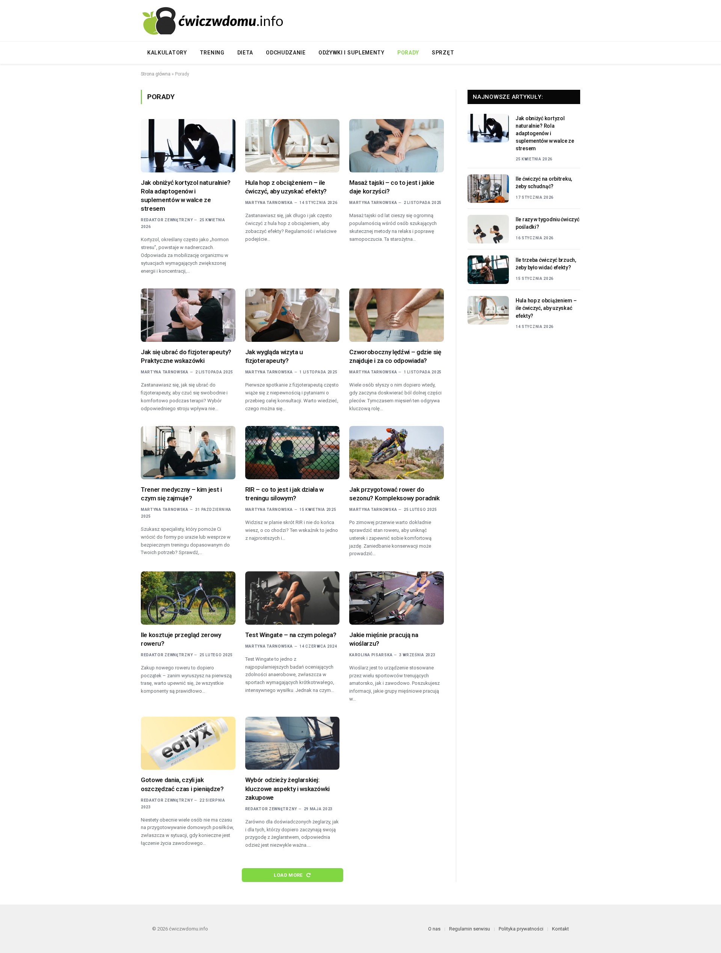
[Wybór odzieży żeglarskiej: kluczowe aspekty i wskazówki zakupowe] (292, 743)
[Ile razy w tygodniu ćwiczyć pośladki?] (488, 229)
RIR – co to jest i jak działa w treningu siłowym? (284, 494)
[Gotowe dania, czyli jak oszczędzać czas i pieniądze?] (188, 743)
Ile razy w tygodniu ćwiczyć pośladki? (547, 223)
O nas (434, 929)
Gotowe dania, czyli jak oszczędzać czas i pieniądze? (182, 784)
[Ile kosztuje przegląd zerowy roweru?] (188, 598)
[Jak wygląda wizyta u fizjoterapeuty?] (292, 315)
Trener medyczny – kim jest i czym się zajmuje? (181, 494)
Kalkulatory (167, 53)
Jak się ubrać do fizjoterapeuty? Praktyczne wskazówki (186, 356)
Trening (212, 53)
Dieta (245, 53)
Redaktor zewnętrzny (167, 220)
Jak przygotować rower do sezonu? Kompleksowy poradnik (394, 494)
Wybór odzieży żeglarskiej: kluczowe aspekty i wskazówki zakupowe (287, 788)
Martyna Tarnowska (269, 203)
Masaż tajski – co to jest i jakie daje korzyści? (391, 187)
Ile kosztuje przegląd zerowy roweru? (181, 639)
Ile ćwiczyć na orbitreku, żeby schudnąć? (544, 182)
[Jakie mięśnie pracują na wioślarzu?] (396, 598)
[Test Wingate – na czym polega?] (292, 598)
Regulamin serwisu (469, 929)
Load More (289, 875)
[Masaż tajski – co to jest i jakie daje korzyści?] (396, 145)
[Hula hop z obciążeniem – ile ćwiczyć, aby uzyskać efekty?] (292, 145)
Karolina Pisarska (370, 655)
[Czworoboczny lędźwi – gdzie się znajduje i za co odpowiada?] (396, 315)
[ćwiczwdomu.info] (216, 21)
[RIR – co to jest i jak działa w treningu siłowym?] (292, 452)
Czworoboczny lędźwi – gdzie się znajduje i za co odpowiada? (395, 356)
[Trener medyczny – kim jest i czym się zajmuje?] (188, 452)
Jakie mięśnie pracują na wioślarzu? (383, 639)
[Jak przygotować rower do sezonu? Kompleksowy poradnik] (396, 452)
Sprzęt (443, 53)
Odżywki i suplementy (351, 53)
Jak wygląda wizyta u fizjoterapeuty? (274, 356)
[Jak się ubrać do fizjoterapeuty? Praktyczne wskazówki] (188, 315)
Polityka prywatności (521, 929)
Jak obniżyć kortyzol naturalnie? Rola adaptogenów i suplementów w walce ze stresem (186, 195)
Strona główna (155, 74)
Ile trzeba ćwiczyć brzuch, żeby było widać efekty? (546, 263)
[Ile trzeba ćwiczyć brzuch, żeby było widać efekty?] (488, 269)
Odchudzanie (286, 53)
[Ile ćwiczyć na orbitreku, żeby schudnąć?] (488, 188)
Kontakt (560, 929)
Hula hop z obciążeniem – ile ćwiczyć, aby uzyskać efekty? (286, 187)
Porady (408, 53)
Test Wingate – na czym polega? (290, 635)
